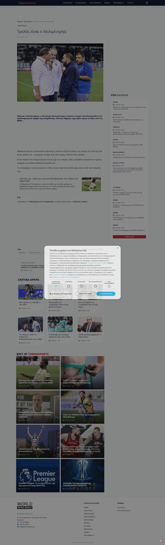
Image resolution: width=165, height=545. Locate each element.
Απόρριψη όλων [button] (85, 294)
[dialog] (82, 272)
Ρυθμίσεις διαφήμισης (60, 275)
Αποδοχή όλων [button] (106, 294)
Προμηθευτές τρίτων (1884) (97, 263)
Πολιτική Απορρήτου (72, 277)
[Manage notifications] (160, 540)
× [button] (117, 248)
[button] (61, 294)
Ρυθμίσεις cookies (59, 277)
